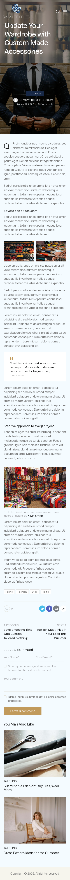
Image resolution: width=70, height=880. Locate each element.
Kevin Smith (35, 516)
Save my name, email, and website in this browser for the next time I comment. (32, 668)
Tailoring (35, 93)
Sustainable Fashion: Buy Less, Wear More (31, 788)
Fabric (9, 591)
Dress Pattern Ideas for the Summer (31, 853)
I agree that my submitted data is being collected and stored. (37, 698)
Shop (35, 591)
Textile (46, 591)
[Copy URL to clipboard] (63, 609)
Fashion (22, 591)
